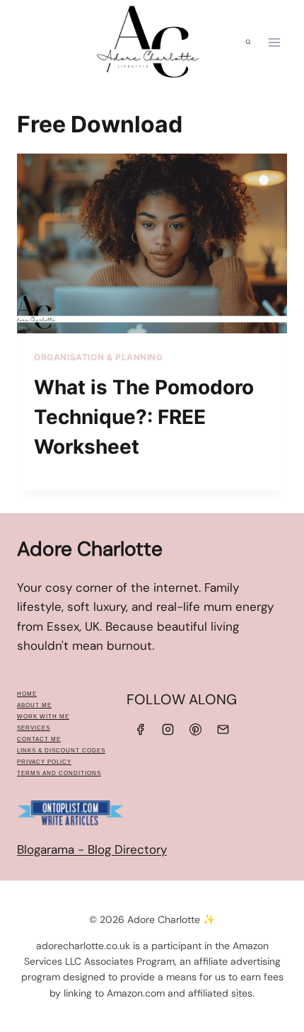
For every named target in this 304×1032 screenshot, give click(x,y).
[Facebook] (140, 729)
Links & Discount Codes (61, 750)
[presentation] (152, 244)
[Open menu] (274, 42)
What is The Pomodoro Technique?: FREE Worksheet (144, 417)
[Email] (223, 729)
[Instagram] (168, 729)
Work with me (43, 716)
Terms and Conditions (59, 773)
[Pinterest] (196, 729)
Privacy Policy (44, 762)
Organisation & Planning (98, 357)
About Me (34, 705)
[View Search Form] (248, 42)
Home (27, 694)
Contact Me (39, 739)
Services (33, 728)
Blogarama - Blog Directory (92, 849)
